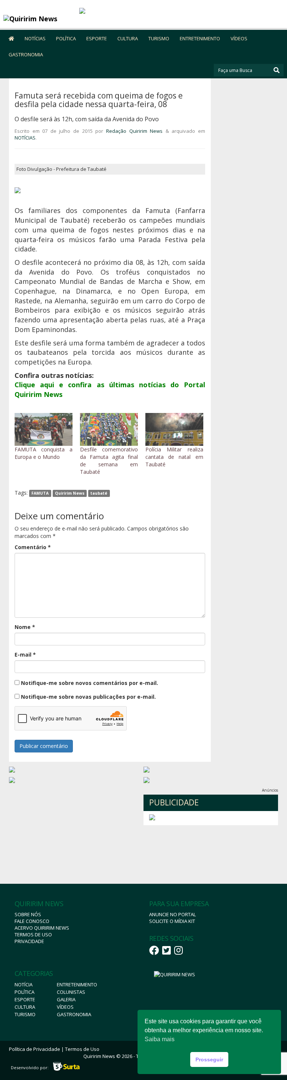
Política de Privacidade (34, 1049)
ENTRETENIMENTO (200, 38)
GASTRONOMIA (26, 54)
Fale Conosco (32, 921)
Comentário (33, 547)
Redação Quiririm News (134, 131)
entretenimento (77, 984)
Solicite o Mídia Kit (172, 921)
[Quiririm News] (38, 18)
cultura (25, 1007)
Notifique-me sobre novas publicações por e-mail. (88, 696)
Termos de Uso (33, 934)
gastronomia (74, 1014)
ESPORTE (96, 38)
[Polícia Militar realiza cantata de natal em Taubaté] (174, 429)
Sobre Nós (28, 914)
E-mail (25, 654)
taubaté (98, 493)
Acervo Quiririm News (42, 927)
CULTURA (127, 38)
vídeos (65, 1007)
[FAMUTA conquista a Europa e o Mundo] (43, 429)
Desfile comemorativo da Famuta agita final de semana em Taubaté (109, 460)
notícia (24, 984)
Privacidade (29, 941)
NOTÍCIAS (35, 38)
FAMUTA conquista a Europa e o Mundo (43, 453)
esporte (25, 999)
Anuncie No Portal (172, 914)
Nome (25, 626)
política (24, 992)
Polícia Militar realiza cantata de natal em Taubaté (174, 457)
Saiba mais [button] (160, 1039)
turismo (25, 1014)
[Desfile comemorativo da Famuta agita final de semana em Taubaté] (109, 429)
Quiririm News (69, 493)
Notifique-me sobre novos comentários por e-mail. (89, 682)
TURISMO (158, 38)
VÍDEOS (239, 38)
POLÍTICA (66, 38)
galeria (66, 999)
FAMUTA (40, 493)
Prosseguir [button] (209, 1059)
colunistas (71, 992)
